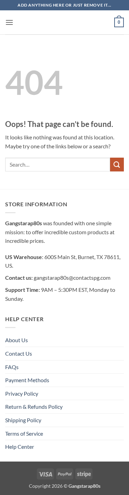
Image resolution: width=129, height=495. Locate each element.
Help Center (19, 446)
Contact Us (18, 353)
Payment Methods (27, 380)
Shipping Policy (23, 420)
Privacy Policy (21, 393)
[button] (9, 22)
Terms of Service (24, 433)
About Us (16, 340)
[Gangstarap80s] (64, 22)
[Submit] (117, 164)
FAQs (12, 367)
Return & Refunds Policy (34, 406)
